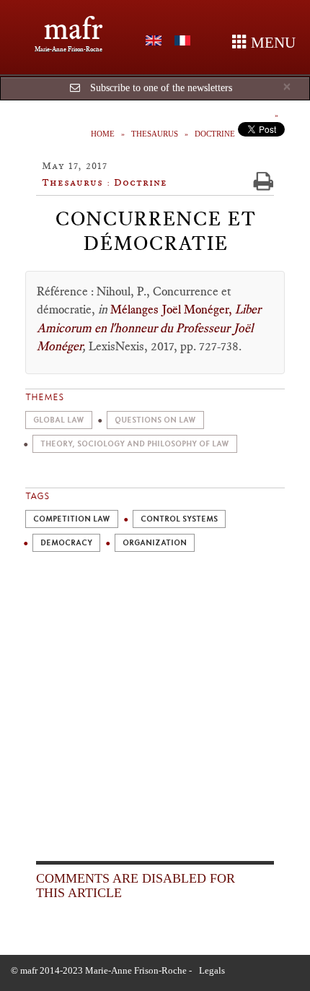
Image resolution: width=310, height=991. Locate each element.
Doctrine (215, 133)
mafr (73, 28)
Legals (212, 970)
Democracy (66, 543)
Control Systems (179, 519)
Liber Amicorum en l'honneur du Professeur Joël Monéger (149, 327)
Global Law (58, 420)
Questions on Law (155, 420)
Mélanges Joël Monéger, (172, 309)
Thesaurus (154, 133)
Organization (155, 543)
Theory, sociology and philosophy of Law (134, 444)
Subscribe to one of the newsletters (161, 87)
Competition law (71, 519)
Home (103, 133)
